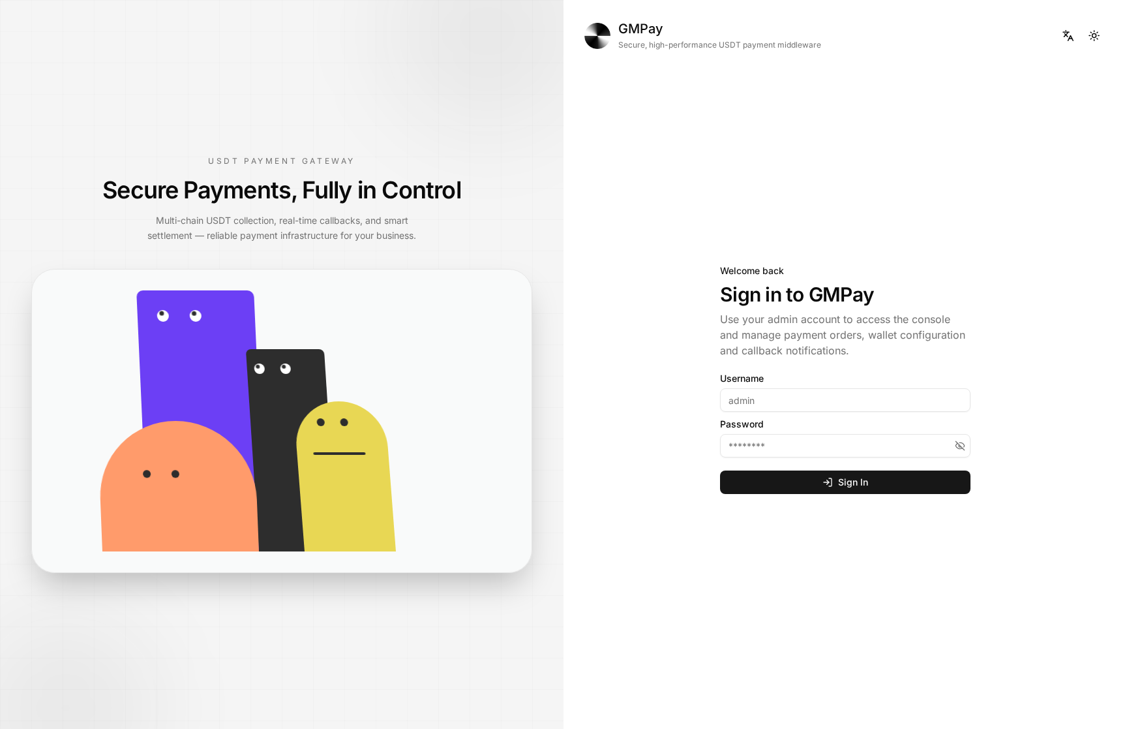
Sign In (853, 482)
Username (742, 378)
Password (742, 424)
